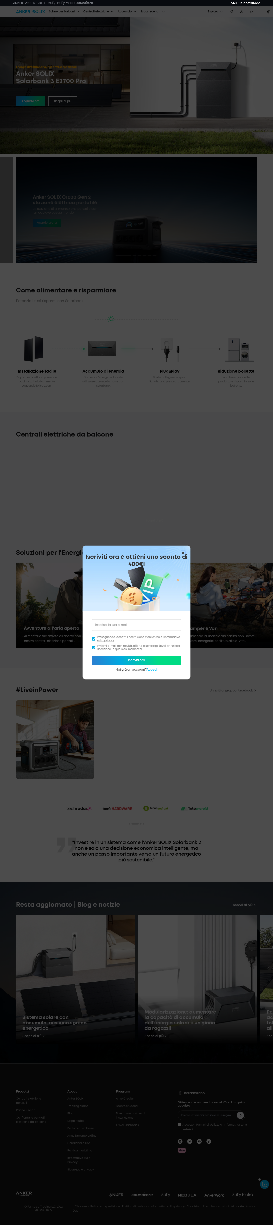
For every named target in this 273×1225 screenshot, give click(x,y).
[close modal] (183, 553)
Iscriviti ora (136, 660)
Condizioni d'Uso (148, 637)
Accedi (151, 669)
